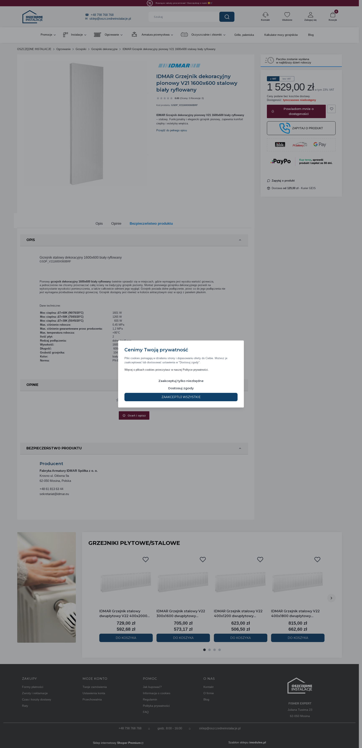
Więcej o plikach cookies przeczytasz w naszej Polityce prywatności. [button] (166, 369)
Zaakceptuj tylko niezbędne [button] (181, 381)
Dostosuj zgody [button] (181, 388)
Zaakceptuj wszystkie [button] (181, 397)
